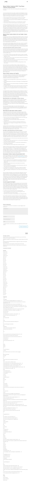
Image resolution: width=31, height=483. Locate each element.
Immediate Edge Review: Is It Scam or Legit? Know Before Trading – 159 (12, 364)
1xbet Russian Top (5, 312)
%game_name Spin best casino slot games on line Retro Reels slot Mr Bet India (13, 243)
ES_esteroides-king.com (6, 349)
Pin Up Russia (5, 426)
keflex (4, 378)
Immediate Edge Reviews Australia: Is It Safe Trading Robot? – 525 (11, 365)
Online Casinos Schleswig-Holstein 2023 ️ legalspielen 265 (10, 419)
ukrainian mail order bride (6, 456)
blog (3, 325)
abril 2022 (4, 292)
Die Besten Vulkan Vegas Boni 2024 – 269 (8, 340)
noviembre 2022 (5, 283)
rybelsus (4, 435)
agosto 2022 (4, 287)
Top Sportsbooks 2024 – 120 (7, 450)
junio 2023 (4, 274)
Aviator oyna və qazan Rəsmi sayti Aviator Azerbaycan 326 (10, 321)
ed (3, 341)
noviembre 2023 (5, 268)
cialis (3, 331)
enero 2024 (4, 265)
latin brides (4, 379)
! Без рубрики (5, 299)
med (3, 388)
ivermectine (4, 375)
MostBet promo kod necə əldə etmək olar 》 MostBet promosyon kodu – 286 (13, 404)
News (4, 411)
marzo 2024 (4, 263)
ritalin (4, 434)
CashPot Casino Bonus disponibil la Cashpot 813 (9, 327)
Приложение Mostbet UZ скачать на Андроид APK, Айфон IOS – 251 (12, 468)
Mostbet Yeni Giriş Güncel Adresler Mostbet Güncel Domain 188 (11, 410)
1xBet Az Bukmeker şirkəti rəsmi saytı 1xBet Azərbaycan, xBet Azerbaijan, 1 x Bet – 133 (14, 305)
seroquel (4, 436)
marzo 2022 (4, 293)
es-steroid (4, 350)
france (4, 356)
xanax (4, 464)
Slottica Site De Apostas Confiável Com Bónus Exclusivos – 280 (11, 439)
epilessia (4, 346)
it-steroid (4, 374)
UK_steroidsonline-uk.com (6, 455)
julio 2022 (4, 288)
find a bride (4, 355)
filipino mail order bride (6, 354)
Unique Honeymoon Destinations (7, 459)
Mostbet (4, 392)
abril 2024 (4, 261)
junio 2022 (4, 289)
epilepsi (4, 344)
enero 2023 (4, 280)
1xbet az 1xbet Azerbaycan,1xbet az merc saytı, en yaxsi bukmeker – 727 (12, 304)
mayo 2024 (4, 260)
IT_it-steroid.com (5, 373)
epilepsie (4, 345)
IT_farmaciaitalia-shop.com (6, 370)
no (3, 415)
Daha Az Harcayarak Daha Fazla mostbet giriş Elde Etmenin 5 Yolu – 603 (12, 334)
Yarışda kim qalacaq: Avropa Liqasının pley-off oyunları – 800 (11, 465)
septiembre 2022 (5, 285)
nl (3, 412)
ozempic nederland (5, 421)
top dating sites (5, 449)
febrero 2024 (4, 264)
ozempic (4, 420)
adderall (4, 316)
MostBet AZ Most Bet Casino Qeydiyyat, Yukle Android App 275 (11, 393)
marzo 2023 (4, 278)
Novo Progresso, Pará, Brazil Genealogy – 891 (9, 416)
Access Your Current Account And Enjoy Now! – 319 (10, 315)
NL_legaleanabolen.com (6, 414)
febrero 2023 (4, 279)
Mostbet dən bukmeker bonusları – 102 (8, 398)
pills (3, 424)
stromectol (4, 446)
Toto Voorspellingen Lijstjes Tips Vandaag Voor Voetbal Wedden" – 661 (12, 451)
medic (4, 389)
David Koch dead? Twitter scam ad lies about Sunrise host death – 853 (12, 336)
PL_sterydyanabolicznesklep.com (7, 431)
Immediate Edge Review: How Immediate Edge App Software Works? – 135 (13, 363)
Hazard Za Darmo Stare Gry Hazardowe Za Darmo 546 (10, 359)
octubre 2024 (5, 254)
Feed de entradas (5, 477)
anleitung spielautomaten (21, 156)
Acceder (4, 476)
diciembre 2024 (5, 251)
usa (3, 463)
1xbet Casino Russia (5, 311)
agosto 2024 (4, 256)
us (3, 460)
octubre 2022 (5, 284)
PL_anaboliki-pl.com (5, 429)
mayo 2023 (4, 275)
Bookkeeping (5, 326)
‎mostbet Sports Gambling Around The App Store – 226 (10, 407)
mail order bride (5, 383)
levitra (4, 380)
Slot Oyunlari (4, 438)
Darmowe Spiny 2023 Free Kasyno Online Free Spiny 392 (10, 335)
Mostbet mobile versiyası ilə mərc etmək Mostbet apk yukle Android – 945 (12, 401)
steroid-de (4, 444)
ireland (4, 369)
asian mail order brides (6, 317)
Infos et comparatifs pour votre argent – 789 (9, 368)
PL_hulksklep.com (5, 430)
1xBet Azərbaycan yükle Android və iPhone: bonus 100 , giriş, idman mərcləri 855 (13, 308)
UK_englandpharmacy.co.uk (6, 454)
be (3, 322)
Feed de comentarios (6, 478)
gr (3, 358)
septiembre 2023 (5, 270)
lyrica (3, 382)
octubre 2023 (5, 269)
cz (3, 332)
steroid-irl (4, 445)
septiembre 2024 (5, 255)
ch (3, 330)
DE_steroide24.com (5, 339)
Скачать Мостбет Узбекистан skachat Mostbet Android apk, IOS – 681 (12, 471)
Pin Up (4, 425)
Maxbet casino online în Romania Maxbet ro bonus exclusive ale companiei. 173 (13, 387)
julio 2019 (4, 294)
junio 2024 (4, 259)
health (4, 360)
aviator (4, 320)
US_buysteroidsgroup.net (6, 461)
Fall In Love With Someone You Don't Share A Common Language (11, 351)
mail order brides (5, 384)
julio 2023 (4, 273)
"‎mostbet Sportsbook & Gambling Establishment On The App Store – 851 (12, 300)
